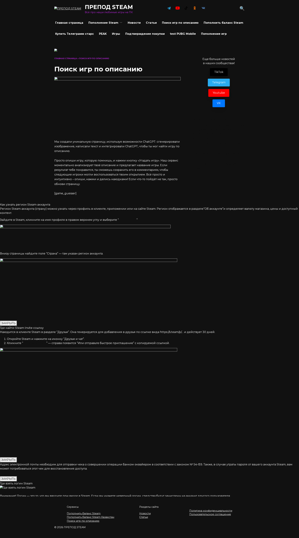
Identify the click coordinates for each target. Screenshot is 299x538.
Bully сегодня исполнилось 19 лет (217, 119)
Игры (116, 33)
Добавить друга (34, 343)
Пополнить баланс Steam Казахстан (90, 517)
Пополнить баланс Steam (223, 22)
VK (219, 103)
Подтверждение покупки (145, 33)
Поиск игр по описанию (83, 520)
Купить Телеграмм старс (74, 33)
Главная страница (69, 22)
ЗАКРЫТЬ (8, 323)
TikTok (218, 72)
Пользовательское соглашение (210, 514)
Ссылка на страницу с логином (22, 491)
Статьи (151, 22)
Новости (134, 22)
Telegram (218, 82)
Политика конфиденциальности (210, 510)
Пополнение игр (214, 33)
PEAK (103, 33)
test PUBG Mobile (183, 33)
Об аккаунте (128, 219)
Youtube (219, 92)
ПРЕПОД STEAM (109, 7)
